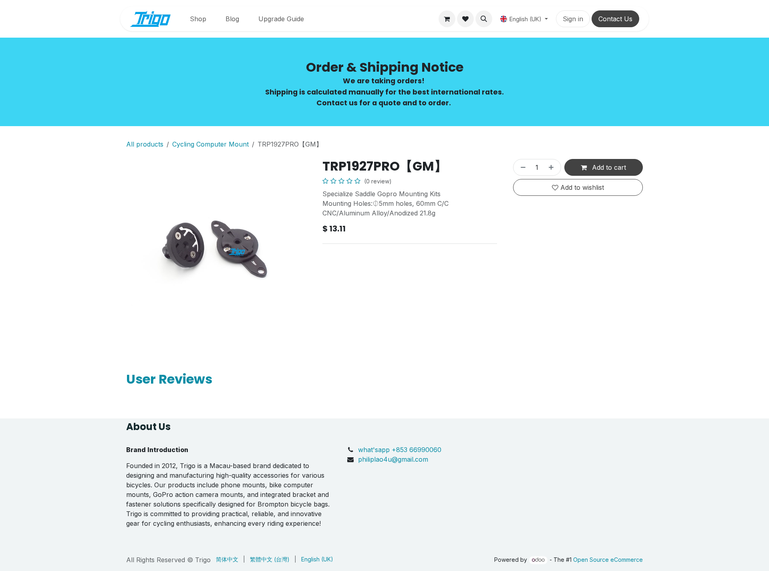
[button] (483, 18)
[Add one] (553, 167)
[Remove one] (521, 167)
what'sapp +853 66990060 (400, 450)
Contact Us (615, 19)
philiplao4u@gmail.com (393, 459)
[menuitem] (198, 19)
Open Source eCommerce (608, 559)
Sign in (573, 19)
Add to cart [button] (608, 167)
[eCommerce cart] (447, 18)
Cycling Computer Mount (210, 144)
